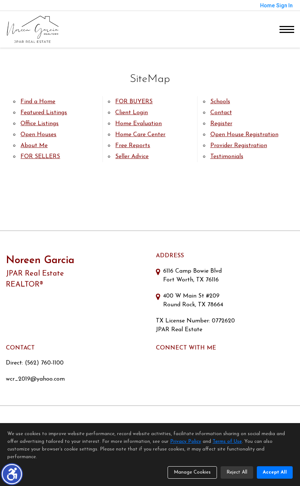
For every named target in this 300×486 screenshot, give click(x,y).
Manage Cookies (192, 472)
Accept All (275, 472)
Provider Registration (238, 146)
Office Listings (39, 124)
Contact (221, 113)
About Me (34, 146)
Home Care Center (140, 135)
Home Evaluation (138, 124)
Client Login (131, 113)
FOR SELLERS (40, 157)
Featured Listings (43, 113)
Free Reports (132, 146)
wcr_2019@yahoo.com (35, 379)
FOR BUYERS (134, 102)
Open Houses (38, 135)
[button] (12, 474)
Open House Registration (244, 135)
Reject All (236, 472)
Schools (220, 102)
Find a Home (37, 102)
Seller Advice (132, 157)
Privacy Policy (185, 441)
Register (221, 124)
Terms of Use (227, 441)
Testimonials (226, 157)
